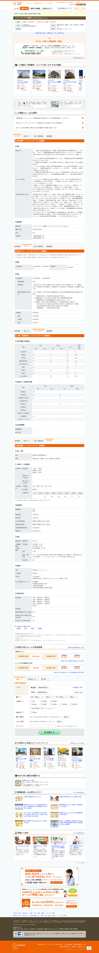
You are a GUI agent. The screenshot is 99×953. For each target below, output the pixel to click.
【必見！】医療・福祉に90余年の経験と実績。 (28, 13)
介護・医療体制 (38, 136)
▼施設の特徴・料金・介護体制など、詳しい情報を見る (49, 33)
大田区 (32, 628)
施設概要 (49, 136)
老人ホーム (27, 928)
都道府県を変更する (43, 687)
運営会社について (82, 946)
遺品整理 (61, 928)
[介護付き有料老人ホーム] (39, 18)
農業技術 (76, 928)
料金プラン (27, 136)
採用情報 (74, 946)
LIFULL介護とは (41, 944)
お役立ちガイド (47, 8)
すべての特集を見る (79, 832)
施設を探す (25, 8)
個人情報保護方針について (80, 944)
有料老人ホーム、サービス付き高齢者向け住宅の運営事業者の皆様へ (49, 892)
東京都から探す (78, 687)
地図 (44, 679)
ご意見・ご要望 (58, 944)
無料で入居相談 (35, 8)
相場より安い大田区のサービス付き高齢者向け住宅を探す (69, 672)
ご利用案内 (78, 2)
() (48, 708)
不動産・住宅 (16, 928)
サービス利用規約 (68, 944)
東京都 (19, 628)
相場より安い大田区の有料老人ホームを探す (72, 661)
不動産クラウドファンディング (51, 928)
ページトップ (89, 949)
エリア (20, 679)
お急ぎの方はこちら (79, 57)
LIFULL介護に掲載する (65, 946)
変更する (66, 717)
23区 (25, 628)
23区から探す (79, 692)
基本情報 (17, 136)
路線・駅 (33, 679)
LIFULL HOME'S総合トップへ (62, 2)
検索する (51, 732)
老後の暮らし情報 (69, 928)
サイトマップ (83, 2)
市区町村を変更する (42, 692)
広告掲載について (72, 2)
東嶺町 (40, 628)
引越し (21, 928)
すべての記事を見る (79, 792)
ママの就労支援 (39, 928)
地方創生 (33, 928)
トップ (17, 8)
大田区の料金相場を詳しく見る (76, 647)
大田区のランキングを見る (77, 743)
